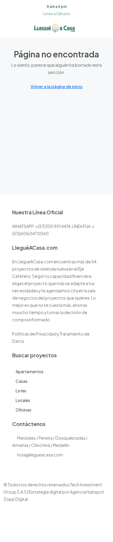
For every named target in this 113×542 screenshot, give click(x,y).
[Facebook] (41, 531)
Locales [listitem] (23, 400)
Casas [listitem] (22, 381)
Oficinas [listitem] (23, 409)
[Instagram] (51, 531)
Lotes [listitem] (21, 390)
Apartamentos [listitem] (29, 371)
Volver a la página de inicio (56, 86)
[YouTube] (71, 531)
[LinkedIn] (61, 531)
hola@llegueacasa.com (40, 454)
